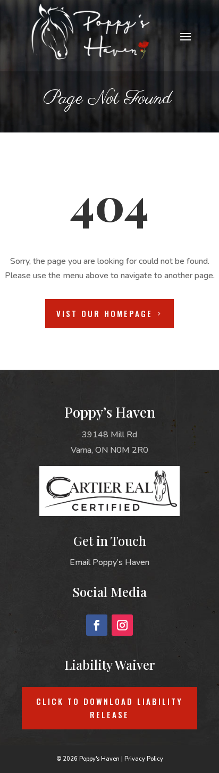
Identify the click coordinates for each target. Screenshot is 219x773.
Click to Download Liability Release (109, 708)
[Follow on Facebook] (96, 625)
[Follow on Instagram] (122, 625)
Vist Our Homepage (104, 313)
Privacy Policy (143, 759)
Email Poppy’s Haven (109, 562)
